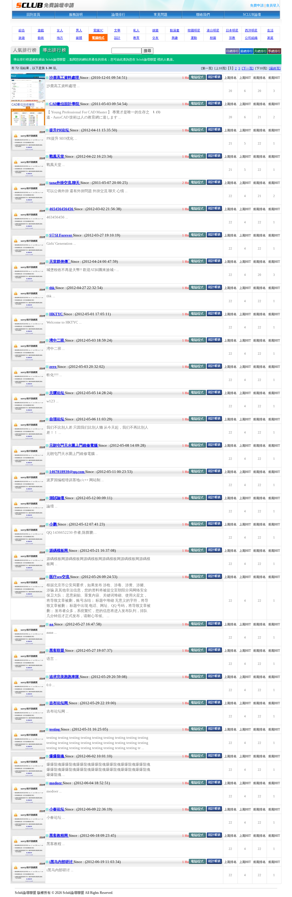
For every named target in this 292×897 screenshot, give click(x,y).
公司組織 (251, 37)
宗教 (232, 37)
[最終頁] (275, 68)
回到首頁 (33, 15)
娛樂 (155, 30)
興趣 (175, 37)
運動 (194, 37)
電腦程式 (98, 37)
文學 (117, 30)
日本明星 (232, 30)
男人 (79, 30)
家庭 (270, 37)
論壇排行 (118, 15)
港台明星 (213, 30)
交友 (155, 37)
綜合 (22, 30)
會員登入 (273, 5)
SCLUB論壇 (252, 15)
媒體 (79, 37)
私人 (136, 30)
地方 (60, 37)
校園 (213, 37)
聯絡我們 (203, 15)
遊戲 (41, 30)
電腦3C (98, 30)
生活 (270, 30)
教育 (136, 37)
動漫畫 (174, 30)
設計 (117, 37)
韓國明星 (194, 30)
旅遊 (22, 37)
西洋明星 (251, 30)
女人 (60, 30)
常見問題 (160, 15)
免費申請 (257, 5)
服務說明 (76, 15)
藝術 (41, 37)
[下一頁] (248, 68)
